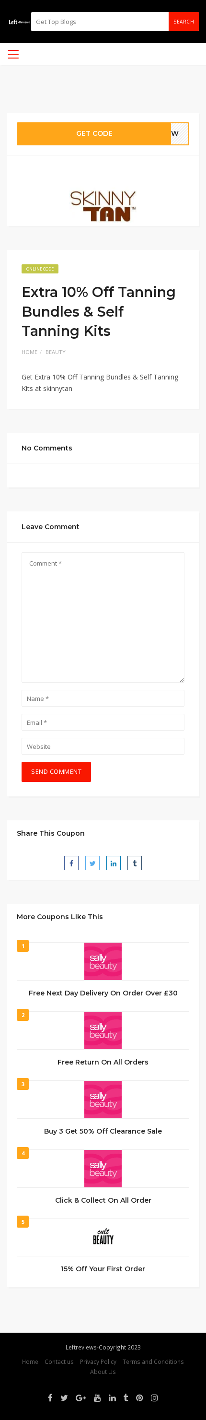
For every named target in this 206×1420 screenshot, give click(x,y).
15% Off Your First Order (103, 1269)
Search (183, 21)
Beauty (56, 351)
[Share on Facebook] (71, 863)
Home (29, 351)
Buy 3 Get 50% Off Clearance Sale (103, 1131)
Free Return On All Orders (103, 1062)
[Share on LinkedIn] (113, 863)
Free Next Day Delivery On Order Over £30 (103, 993)
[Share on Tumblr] (134, 863)
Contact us (59, 1361)
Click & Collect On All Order (103, 1200)
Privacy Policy (98, 1361)
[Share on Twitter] (92, 863)
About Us (103, 1371)
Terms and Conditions (153, 1361)
